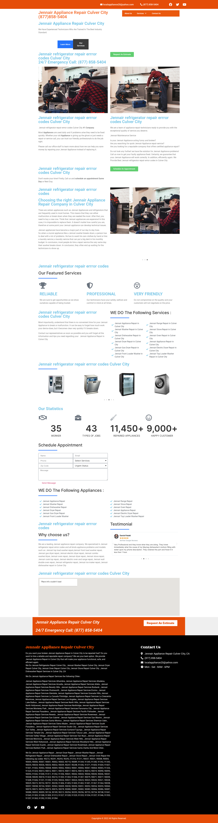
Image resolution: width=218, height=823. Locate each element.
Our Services (81, 44)
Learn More (65, 44)
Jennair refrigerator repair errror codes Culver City (67, 170)
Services (140, 13)
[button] (142, 259)
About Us (128, 13)
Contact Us (156, 13)
